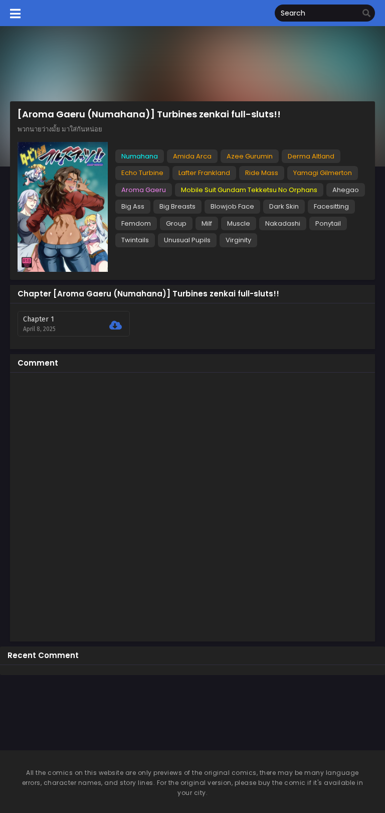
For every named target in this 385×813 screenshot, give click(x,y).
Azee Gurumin (250, 156)
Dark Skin (284, 206)
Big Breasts (177, 206)
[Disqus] (192, 505)
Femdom (136, 223)
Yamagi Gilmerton (322, 173)
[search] (366, 14)
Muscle (238, 223)
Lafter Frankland (204, 173)
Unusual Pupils (187, 240)
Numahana (139, 156)
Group (176, 223)
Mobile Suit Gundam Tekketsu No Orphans (249, 190)
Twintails (135, 240)
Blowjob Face (232, 206)
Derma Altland (311, 156)
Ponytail (328, 223)
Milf (207, 223)
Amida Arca (192, 156)
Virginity (238, 240)
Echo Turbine (142, 173)
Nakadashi (282, 223)
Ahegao (345, 190)
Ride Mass (261, 173)
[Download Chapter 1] (115, 325)
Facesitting (331, 206)
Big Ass (132, 206)
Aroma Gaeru (143, 190)
